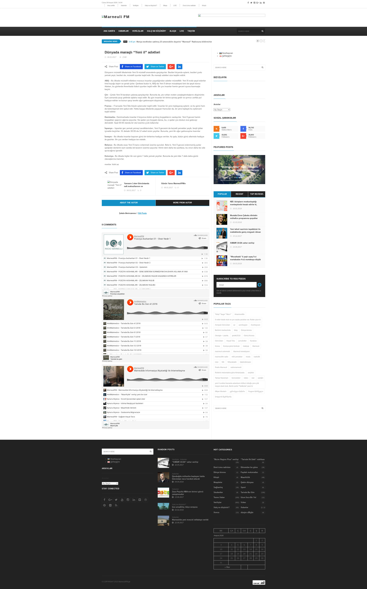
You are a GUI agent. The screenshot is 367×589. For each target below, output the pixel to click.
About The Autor (129, 203)
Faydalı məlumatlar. (249, 472)
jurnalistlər (242, 341)
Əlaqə (165, 5)
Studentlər (218, 492)
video (246, 378)
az (234, 325)
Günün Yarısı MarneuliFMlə (173, 183)
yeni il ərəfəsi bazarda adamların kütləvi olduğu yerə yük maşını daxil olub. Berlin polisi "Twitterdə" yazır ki (237, 384)
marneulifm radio (221, 357)
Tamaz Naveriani (221, 378)
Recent (239, 194)
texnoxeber (236, 378)
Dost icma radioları (189, 5)
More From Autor (182, 203)
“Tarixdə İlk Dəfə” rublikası (253, 459)
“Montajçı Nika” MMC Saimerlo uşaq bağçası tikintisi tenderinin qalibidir (239, 170)
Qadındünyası (245, 362)
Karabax (253, 341)
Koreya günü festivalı (231, 346)
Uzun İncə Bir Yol (248, 497)
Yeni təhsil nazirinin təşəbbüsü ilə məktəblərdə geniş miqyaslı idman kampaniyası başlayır (245, 232)
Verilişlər (136, 5)
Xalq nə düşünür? (151, 5)
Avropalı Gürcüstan (222, 325)
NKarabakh (232, 362)
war (253, 378)
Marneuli (255, 346)
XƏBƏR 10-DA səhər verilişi (242, 243)
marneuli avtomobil (222, 351)
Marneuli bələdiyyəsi (241, 351)
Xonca (216, 512)
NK (223, 362)
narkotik (257, 357)
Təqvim (191, 31)
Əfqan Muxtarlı (220, 391)
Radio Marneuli (221, 367)
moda (248, 357)
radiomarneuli (236, 367)
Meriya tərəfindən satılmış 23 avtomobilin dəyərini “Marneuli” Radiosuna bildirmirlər (174, 42)
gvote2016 (236, 336)
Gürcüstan (219, 341)
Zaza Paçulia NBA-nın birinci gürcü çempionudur (187, 493)
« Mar (227, 567)
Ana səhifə (111, 5)
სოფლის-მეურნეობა (223, 397)
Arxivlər (217, 104)
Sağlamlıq (218, 487)
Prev (216, 169)
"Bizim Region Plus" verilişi (226, 459)
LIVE (175, 5)
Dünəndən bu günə (249, 467)
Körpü (204, 5)
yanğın (260, 378)
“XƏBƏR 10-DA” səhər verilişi (185, 462)
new (216, 362)
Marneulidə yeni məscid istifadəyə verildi (190, 520)
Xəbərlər (124, 5)
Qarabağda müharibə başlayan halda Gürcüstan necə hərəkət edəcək (188, 477)
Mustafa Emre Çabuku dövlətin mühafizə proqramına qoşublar (244, 216)
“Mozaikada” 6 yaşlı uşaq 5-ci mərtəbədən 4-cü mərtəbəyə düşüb (245, 258)
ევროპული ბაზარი (237, 391)
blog (236, 330)
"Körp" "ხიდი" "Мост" (223, 314)
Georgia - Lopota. (222, 336)
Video (243, 502)
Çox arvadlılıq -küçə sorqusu (185, 507)
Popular (222, 194)
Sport (243, 487)
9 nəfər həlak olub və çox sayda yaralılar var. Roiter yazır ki (238, 320)
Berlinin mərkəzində (223, 330)
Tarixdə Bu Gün (247, 492)
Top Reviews (256, 194)
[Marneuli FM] (117, 16)
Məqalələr (218, 482)
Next (263, 169)
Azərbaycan (255, 325)
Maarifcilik (245, 477)
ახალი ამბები (247, 512)
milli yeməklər (237, 357)
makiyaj (246, 346)
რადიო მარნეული (255, 391)
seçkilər (251, 373)
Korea (217, 346)
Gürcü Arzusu (249, 336)
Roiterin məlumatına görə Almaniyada (229, 373)
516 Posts (142, 213)
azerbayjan (243, 325)
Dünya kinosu (246, 330)
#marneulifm (239, 314)
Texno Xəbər (219, 497)
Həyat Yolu (231, 341)
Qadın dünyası (247, 482)
